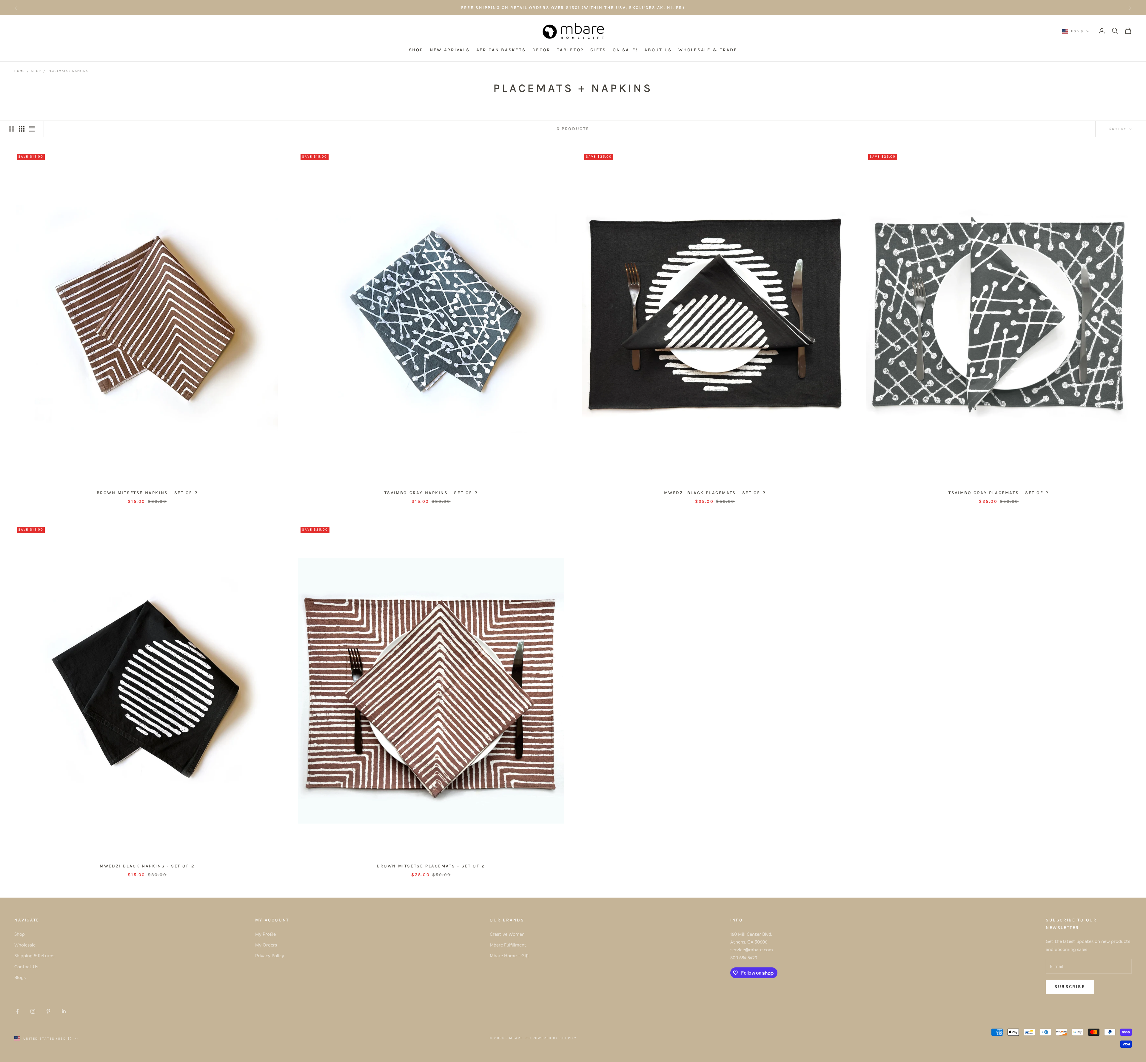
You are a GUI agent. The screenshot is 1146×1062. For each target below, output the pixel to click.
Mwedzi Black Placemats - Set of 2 (715, 492)
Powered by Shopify (555, 1038)
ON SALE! (625, 50)
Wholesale (25, 945)
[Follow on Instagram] (33, 1011)
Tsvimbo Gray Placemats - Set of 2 (998, 492)
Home (19, 71)
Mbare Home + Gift (509, 955)
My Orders (266, 945)
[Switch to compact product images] (32, 129)
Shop (36, 71)
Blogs (20, 977)
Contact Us (26, 966)
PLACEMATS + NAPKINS (68, 71)
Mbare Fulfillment (508, 945)
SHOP (416, 50)
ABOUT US (658, 50)
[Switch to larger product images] (11, 129)
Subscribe (1069, 986)
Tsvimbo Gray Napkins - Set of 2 (431, 492)
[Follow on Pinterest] (48, 1011)
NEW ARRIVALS (449, 50)
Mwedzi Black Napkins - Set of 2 (147, 866)
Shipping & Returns (34, 955)
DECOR (541, 50)
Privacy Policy (269, 955)
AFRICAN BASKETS (501, 50)
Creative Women (507, 934)
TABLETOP (570, 50)
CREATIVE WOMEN (616, 7)
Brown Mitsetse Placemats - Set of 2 (431, 866)
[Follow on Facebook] (17, 1011)
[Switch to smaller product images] (21, 129)
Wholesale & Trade (707, 50)
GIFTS (598, 50)
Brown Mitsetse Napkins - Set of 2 (147, 492)
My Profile (265, 934)
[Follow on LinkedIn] (64, 1011)
